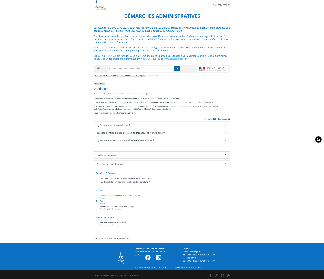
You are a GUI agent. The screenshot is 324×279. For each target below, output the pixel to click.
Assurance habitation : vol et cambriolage (117, 207)
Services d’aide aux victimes (112, 223)
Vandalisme (153, 75)
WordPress (134, 275)
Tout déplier (223, 119)
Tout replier (208, 119)
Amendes (104, 201)
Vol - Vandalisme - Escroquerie (133, 75)
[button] (162, 125)
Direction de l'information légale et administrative (112, 239)
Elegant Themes (109, 275)
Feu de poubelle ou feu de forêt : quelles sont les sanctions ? (125, 182)
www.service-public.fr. (175, 58)
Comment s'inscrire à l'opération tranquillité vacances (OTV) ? (125, 178)
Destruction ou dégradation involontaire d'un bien (120, 196)
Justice (115, 75)
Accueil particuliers (103, 75)
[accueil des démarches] (98, 68)
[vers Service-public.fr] (212, 69)
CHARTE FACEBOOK (221, 5)
